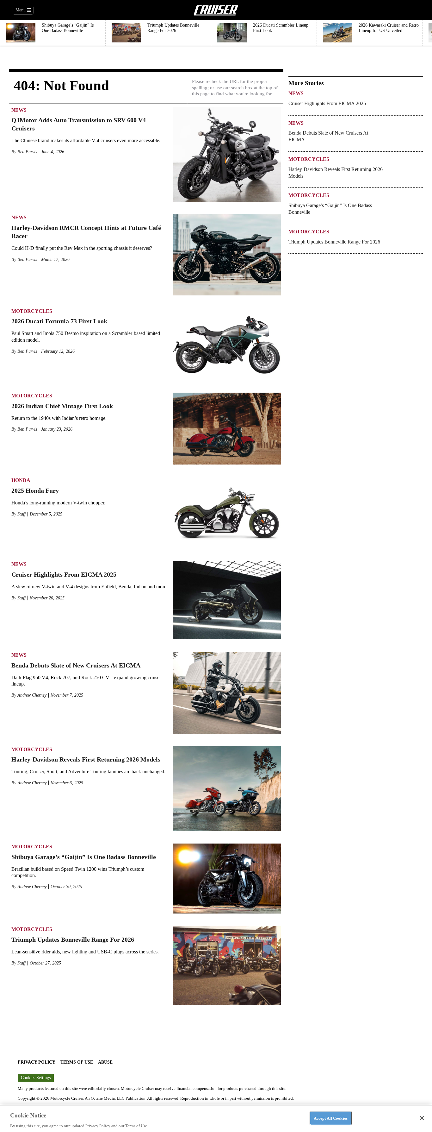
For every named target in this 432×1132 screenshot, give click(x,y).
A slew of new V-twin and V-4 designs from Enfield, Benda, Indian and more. (89, 586)
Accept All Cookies (331, 1118)
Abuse (105, 1062)
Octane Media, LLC (108, 1098)
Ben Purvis (27, 151)
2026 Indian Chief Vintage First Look (62, 405)
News (19, 110)
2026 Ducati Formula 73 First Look (59, 321)
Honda (20, 480)
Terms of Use (76, 1062)
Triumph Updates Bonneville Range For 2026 (72, 939)
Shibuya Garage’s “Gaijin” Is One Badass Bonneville (83, 856)
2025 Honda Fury (35, 490)
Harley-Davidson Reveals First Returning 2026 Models (85, 759)
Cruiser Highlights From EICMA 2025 (63, 574)
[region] (216, 1118)
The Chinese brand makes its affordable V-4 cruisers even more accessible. (85, 140)
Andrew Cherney (31, 695)
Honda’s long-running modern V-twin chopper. (58, 502)
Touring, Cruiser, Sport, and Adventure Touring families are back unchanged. (88, 771)
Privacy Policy (36, 1062)
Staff (21, 514)
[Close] (422, 1118)
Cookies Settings (36, 1077)
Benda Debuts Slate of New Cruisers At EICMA (75, 665)
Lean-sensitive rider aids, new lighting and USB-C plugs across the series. (85, 951)
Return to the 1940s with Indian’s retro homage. (59, 418)
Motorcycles (31, 311)
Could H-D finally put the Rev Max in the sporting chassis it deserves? (81, 248)
